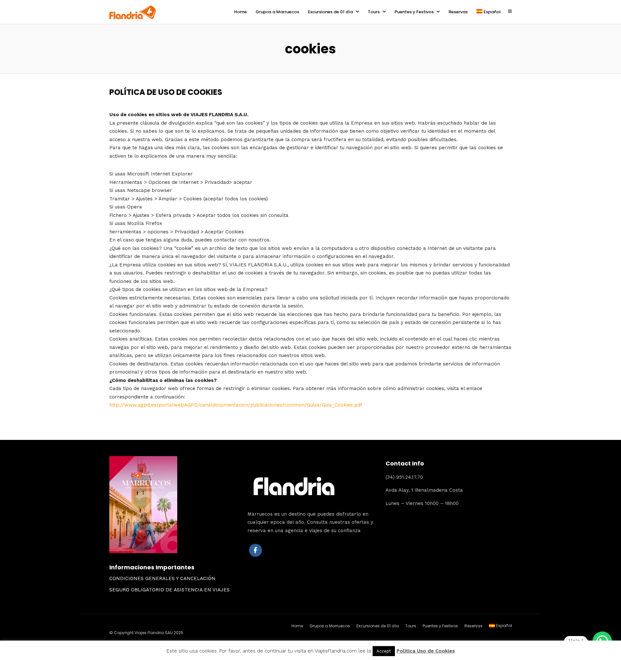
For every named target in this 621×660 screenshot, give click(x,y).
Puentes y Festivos (414, 12)
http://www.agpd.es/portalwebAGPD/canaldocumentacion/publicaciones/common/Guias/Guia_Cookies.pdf (235, 405)
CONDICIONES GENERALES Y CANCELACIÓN (162, 578)
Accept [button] (383, 651)
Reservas (458, 12)
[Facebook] (255, 550)
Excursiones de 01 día (330, 12)
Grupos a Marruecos (277, 12)
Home (240, 12)
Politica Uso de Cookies (426, 651)
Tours (374, 12)
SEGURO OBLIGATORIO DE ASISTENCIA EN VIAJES (169, 590)
